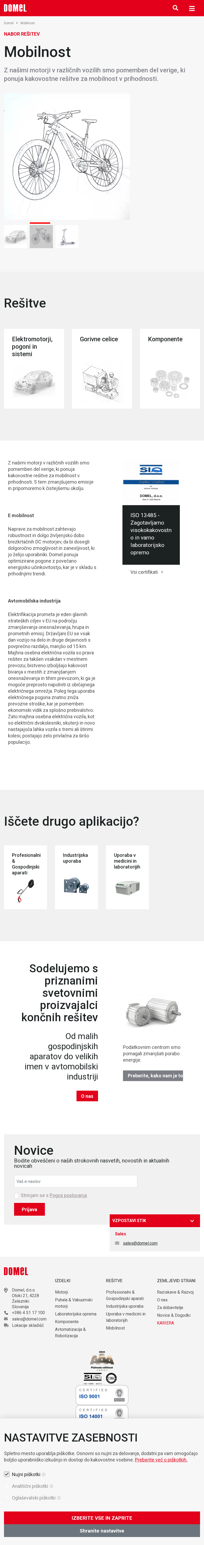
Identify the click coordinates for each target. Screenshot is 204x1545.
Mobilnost (115, 1328)
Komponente (67, 1321)
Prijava (29, 1209)
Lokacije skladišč (28, 1325)
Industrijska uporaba (124, 1306)
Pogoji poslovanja (68, 1195)
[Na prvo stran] (15, 8)
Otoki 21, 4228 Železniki (25, 1298)
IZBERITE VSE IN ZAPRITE (102, 1518)
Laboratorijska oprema (75, 1313)
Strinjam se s (54, 1195)
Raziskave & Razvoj (175, 1292)
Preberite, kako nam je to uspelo (155, 1075)
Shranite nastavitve (102, 1531)
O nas (87, 1096)
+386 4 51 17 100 (28, 1312)
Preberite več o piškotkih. (161, 1460)
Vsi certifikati (144, 572)
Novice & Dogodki (173, 1315)
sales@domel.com (140, 1243)
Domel (9, 23)
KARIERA (165, 1323)
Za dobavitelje (170, 1307)
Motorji (61, 1292)
